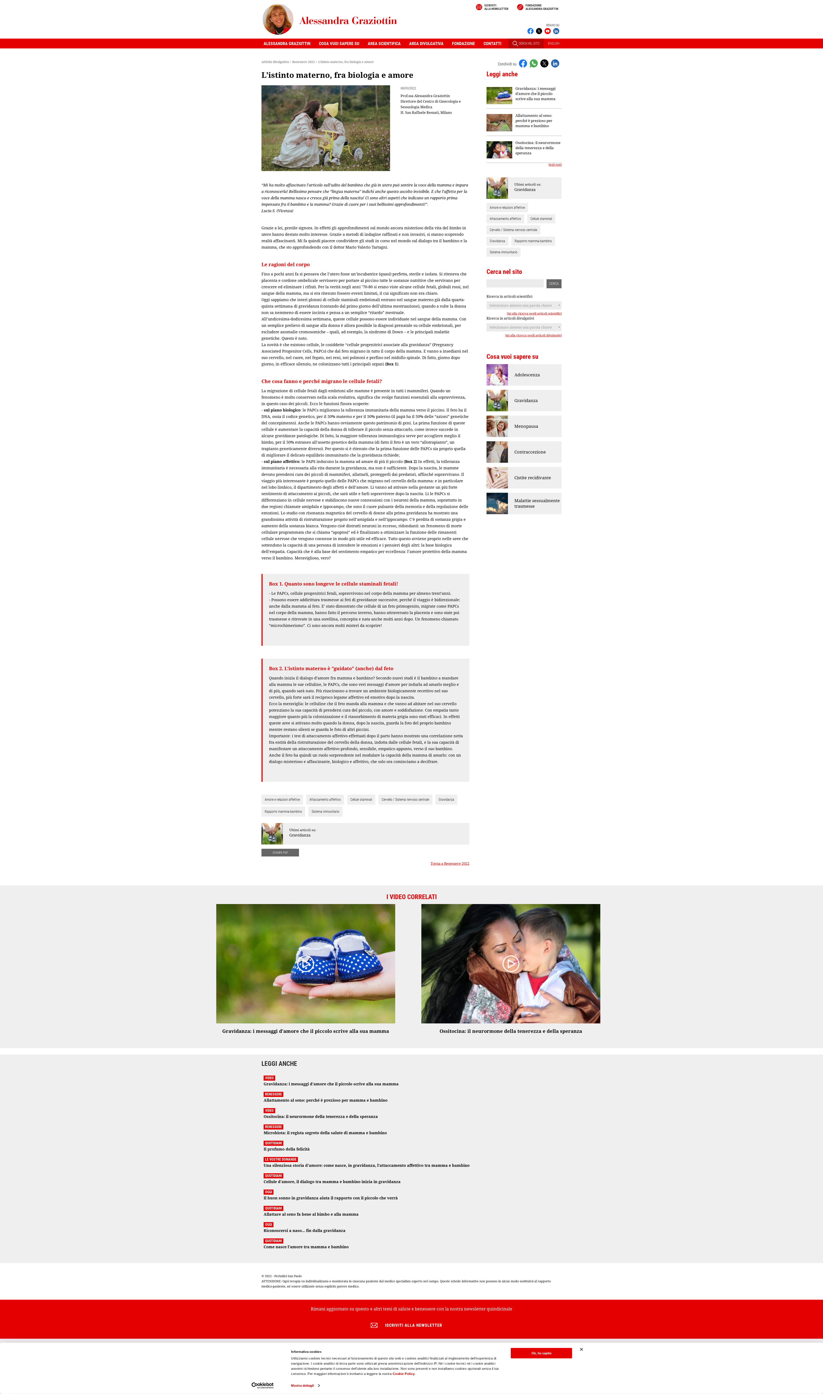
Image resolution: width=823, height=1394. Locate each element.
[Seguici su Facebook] (530, 30)
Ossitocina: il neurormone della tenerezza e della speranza (537, 147)
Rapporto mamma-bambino (283, 812)
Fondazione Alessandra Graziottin (542, 7)
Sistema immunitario (325, 812)
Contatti (492, 43)
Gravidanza (446, 800)
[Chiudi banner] (581, 1349)
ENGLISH (553, 43)
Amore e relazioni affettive (282, 800)
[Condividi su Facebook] (523, 63)
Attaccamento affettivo (325, 800)
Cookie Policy (404, 1374)
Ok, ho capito (541, 1353)
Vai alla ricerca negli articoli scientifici (534, 313)
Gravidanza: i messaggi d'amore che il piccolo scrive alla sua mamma (535, 93)
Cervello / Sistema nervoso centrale (405, 800)
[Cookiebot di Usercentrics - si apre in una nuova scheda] (262, 1385)
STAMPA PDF (280, 852)
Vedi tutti (555, 165)
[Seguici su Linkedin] (556, 30)
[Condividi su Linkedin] (555, 63)
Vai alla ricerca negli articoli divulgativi (533, 335)
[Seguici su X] (539, 30)
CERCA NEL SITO (528, 43)
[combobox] (524, 305)
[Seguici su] (547, 30)
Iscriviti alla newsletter (496, 7)
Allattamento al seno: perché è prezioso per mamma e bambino (533, 120)
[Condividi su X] (544, 63)
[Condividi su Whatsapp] (533, 63)
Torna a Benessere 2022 (450, 863)
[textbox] (524, 305)
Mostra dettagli (302, 1385)
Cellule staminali (361, 800)
